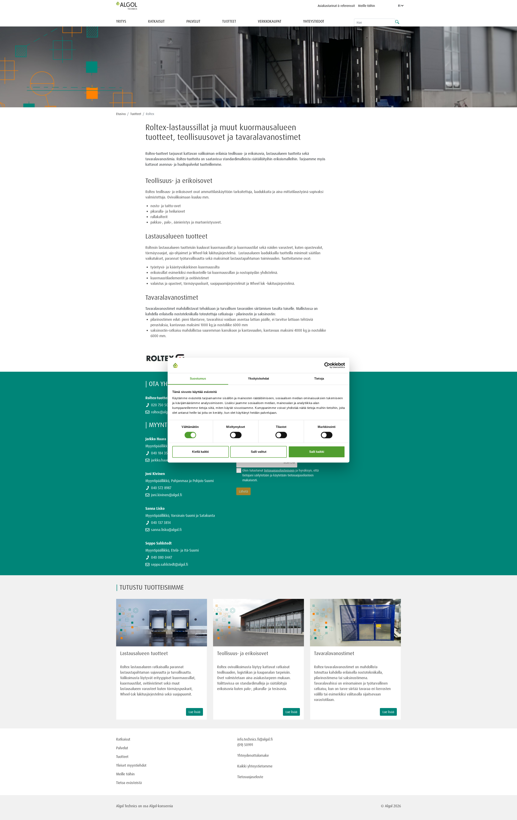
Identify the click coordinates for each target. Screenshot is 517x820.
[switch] (236, 435)
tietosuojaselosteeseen (279, 470)
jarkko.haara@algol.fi (167, 460)
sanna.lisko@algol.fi (166, 529)
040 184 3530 (161, 453)
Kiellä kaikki (200, 452)
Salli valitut (258, 452)
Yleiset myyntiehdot (131, 765)
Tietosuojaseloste (250, 777)
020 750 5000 (161, 405)
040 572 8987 (161, 487)
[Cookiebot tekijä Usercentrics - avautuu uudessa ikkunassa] (327, 365)
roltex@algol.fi (162, 412)
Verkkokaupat (269, 21)
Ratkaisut (156, 21)
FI (399, 6)
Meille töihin (366, 6)
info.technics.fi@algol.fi (255, 739)
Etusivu (121, 114)
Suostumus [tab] (198, 378)
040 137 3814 (161, 522)
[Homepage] (131, 6)
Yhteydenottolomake (253, 755)
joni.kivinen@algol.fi (166, 495)
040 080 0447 (161, 557)
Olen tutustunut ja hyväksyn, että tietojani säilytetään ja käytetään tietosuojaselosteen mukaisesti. (280, 475)
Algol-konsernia (161, 806)
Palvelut (193, 21)
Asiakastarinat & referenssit (336, 6)
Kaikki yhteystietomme (254, 766)
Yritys (121, 21)
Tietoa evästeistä (129, 782)
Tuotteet (229, 21)
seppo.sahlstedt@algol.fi (169, 564)
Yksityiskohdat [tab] (258, 378)
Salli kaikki (316, 452)
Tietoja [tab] (319, 378)
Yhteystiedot (313, 21)
